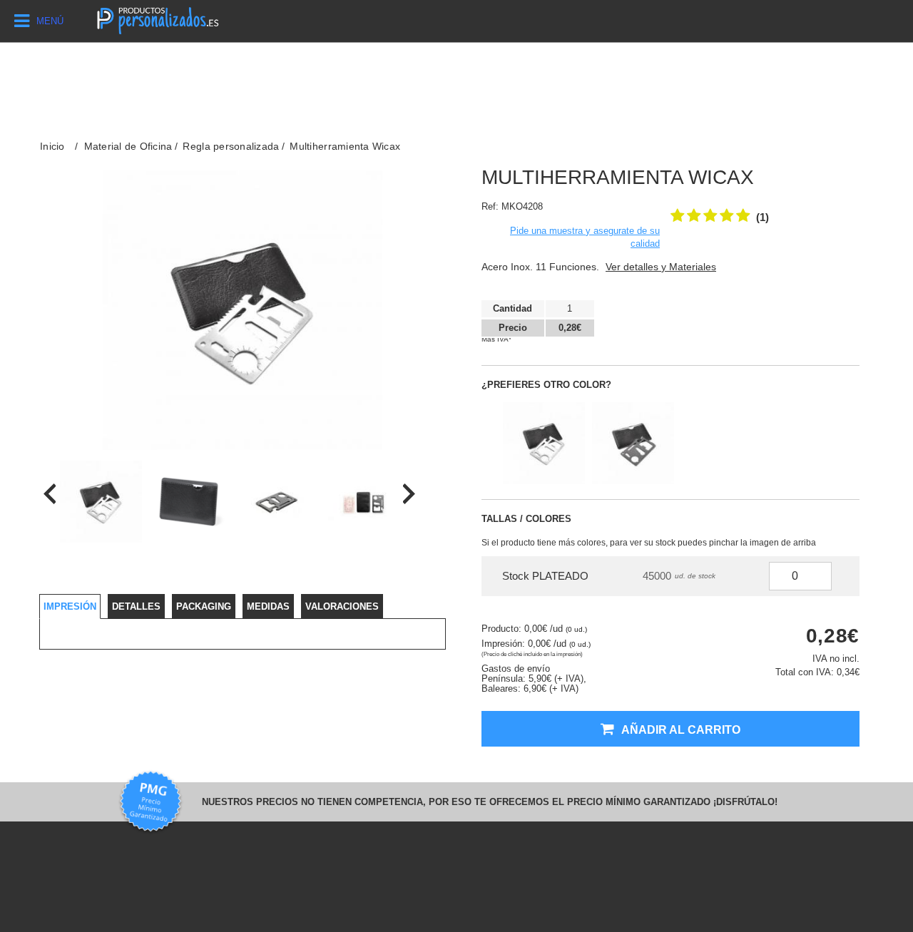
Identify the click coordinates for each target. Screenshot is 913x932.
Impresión (70, 606)
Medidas (268, 606)
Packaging (203, 606)
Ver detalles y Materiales (661, 266)
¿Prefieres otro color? (546, 384)
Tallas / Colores (526, 518)
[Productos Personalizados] (157, 19)
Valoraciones (342, 606)
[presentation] (50, 493)
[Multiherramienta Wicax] (101, 502)
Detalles (136, 606)
